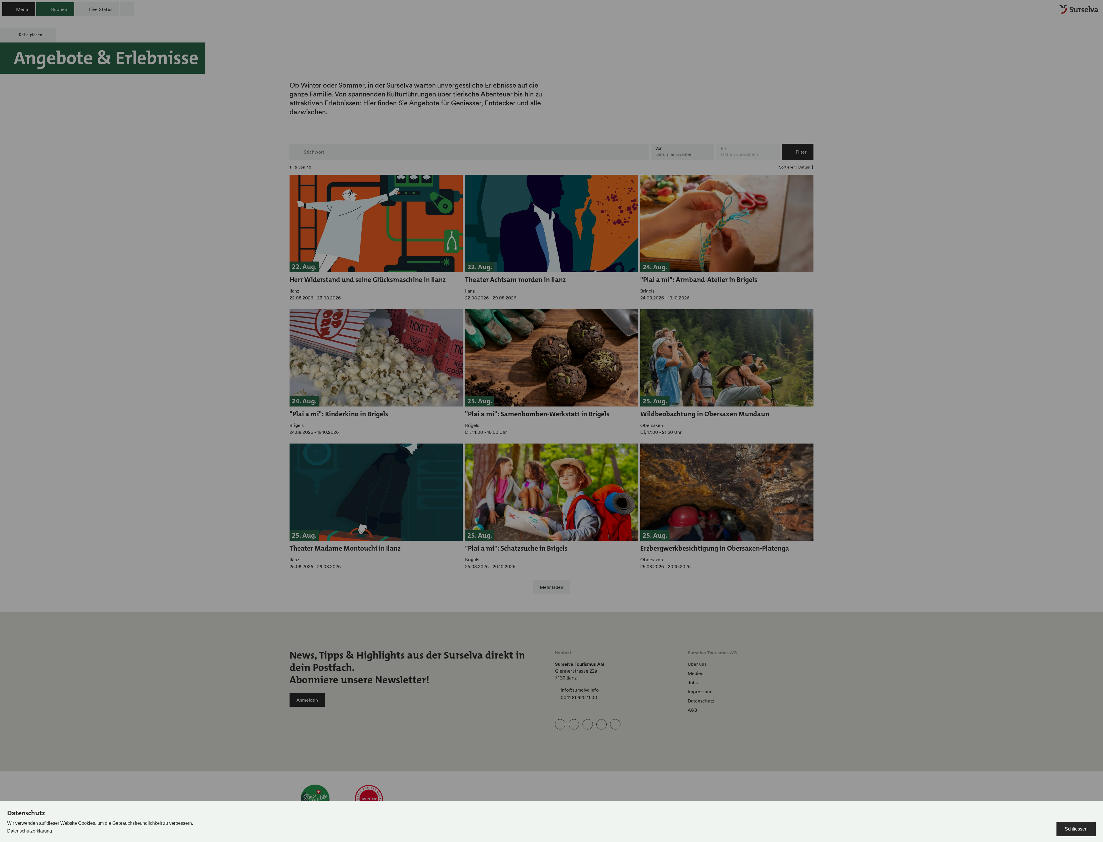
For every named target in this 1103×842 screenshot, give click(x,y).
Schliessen (1076, 828)
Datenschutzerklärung (29, 831)
